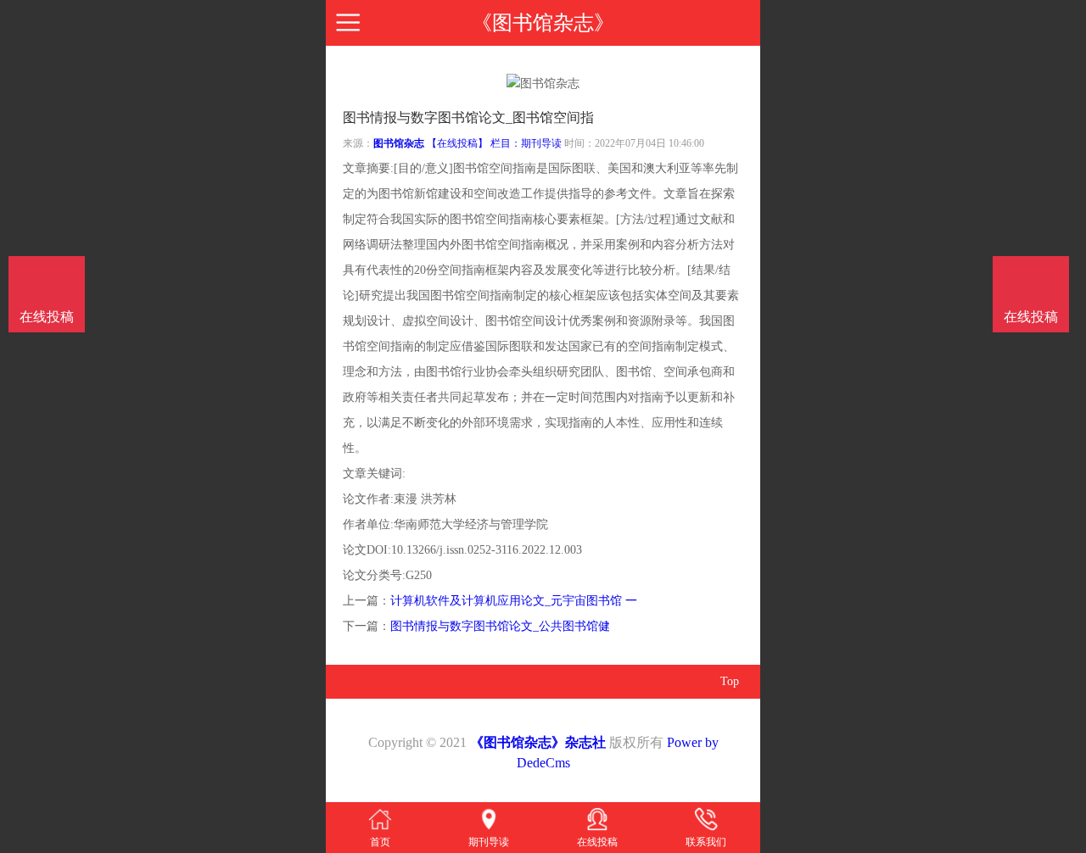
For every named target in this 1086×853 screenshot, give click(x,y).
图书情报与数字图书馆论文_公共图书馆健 (500, 626)
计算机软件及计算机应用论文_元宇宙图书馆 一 (513, 600)
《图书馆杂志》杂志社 (538, 742)
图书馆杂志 (398, 143)
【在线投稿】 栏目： (474, 143)
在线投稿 (1031, 316)
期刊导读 (541, 143)
